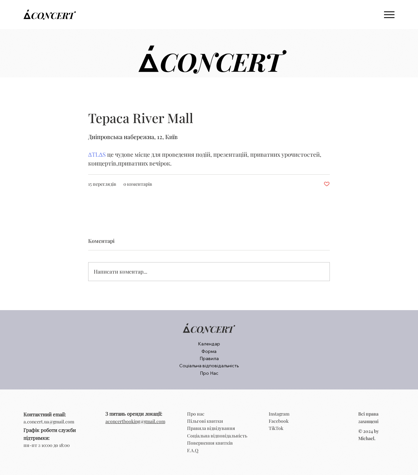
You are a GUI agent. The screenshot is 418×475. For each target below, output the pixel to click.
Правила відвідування (211, 428)
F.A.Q (192, 450)
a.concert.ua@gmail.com (49, 422)
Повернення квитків (210, 443)
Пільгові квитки (205, 421)
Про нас (195, 414)
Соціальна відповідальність (217, 436)
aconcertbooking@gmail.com (135, 421)
